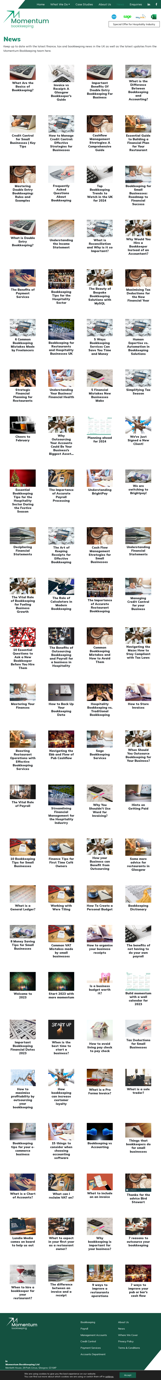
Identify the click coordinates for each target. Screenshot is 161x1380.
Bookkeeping (87, 1322)
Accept (127, 1375)
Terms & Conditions (129, 1347)
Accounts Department (92, 1354)
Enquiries (136, 4)
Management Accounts (93, 1335)
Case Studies (84, 4)
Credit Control (88, 1341)
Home (41, 4)
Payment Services (90, 1347)
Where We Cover (128, 1335)
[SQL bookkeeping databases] (141, 16)
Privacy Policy (125, 1341)
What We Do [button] (59, 4)
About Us (105, 4)
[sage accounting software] (127, 16)
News (120, 4)
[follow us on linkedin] (6, 1361)
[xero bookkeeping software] (114, 16)
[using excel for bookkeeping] (154, 16)
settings (109, 1376)
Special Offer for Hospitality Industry (134, 24)
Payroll (84, 1328)
